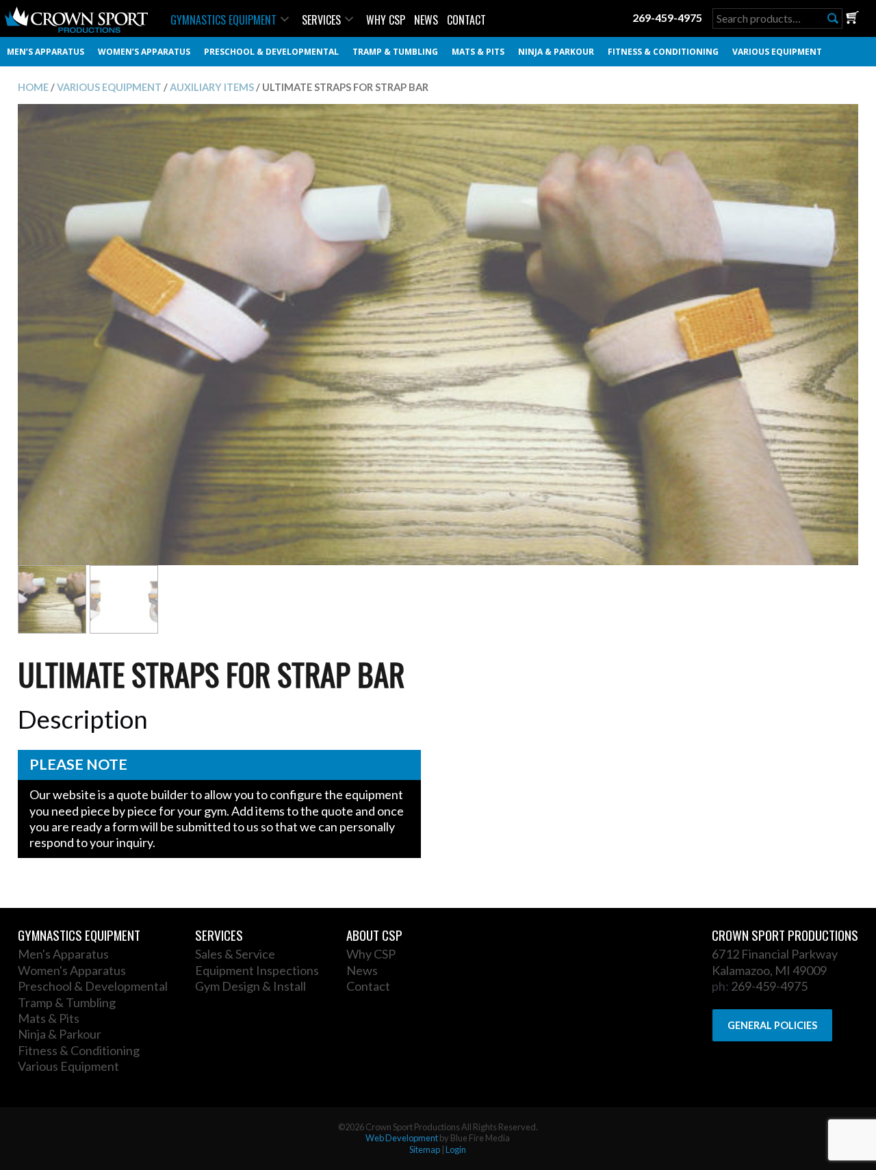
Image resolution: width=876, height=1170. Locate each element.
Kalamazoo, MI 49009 (769, 970)
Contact (466, 20)
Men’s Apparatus (45, 51)
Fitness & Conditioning (663, 51)
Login (456, 1149)
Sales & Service (235, 953)
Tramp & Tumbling (395, 51)
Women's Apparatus (72, 970)
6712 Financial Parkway (775, 953)
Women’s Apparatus (144, 51)
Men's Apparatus (63, 953)
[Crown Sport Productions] (76, 28)
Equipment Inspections (257, 970)
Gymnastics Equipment (223, 20)
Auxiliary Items (212, 87)
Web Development (401, 1137)
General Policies (772, 1025)
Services (321, 20)
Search (833, 18)
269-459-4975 (667, 17)
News (426, 20)
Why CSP (385, 20)
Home (33, 87)
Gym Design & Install (250, 985)
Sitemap (424, 1149)
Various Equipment (777, 51)
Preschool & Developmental (271, 51)
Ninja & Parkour (556, 51)
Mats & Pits (478, 51)
